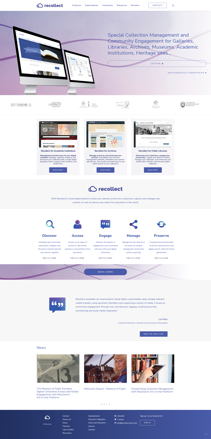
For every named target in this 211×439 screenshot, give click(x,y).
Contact (66, 416)
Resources (122, 5)
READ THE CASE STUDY (154, 334)
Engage (105, 235)
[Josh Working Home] (47, 417)
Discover (49, 235)
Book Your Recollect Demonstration (186, 73)
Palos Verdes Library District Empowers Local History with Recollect (148, 391)
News (65, 422)
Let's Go (156, 63)
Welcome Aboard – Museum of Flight (57, 388)
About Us (67, 419)
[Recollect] (50, 5)
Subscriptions (91, 5)
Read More (58, 170)
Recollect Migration (96, 419)
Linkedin (120, 416)
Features (76, 5)
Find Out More (49, 258)
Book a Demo (105, 272)
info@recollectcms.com (127, 423)
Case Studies (68, 429)
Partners (135, 5)
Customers (107, 5)
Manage (133, 235)
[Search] (173, 5)
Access (77, 235)
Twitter (120, 419)
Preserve (161, 235)
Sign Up (147, 423)
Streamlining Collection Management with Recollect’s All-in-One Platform (105, 390)
